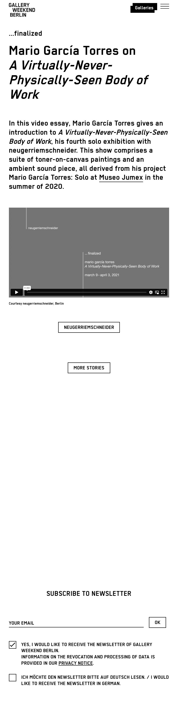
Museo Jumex (121, 178)
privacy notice (76, 663)
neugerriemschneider (89, 327)
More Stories (89, 368)
